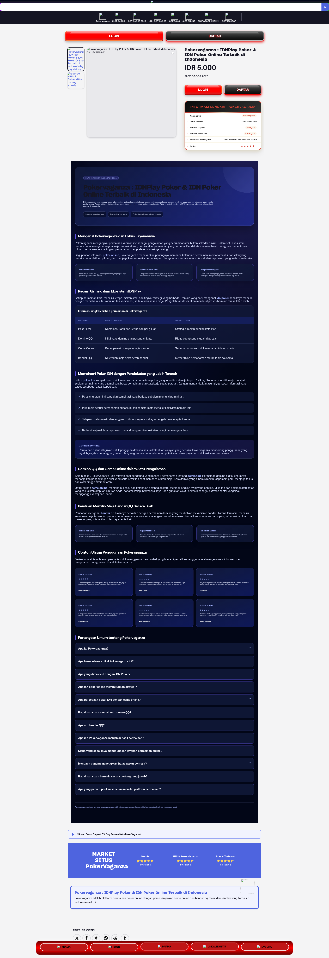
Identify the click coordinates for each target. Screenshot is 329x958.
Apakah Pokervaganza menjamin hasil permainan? (111, 738)
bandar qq (107, 513)
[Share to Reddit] (115, 938)
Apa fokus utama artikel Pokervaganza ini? (106, 661)
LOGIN (114, 36)
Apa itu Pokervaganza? (93, 648)
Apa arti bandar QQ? (91, 725)
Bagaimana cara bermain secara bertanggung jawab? (113, 776)
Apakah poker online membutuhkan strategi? (107, 686)
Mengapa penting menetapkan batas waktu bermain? (112, 763)
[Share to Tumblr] (125, 938)
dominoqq (194, 475)
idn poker (223, 298)
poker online (111, 255)
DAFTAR (215, 36)
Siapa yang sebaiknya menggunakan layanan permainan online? (120, 750)
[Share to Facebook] (86, 938)
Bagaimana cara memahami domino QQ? (104, 712)
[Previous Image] (89, 92)
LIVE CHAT (267, 947)
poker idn (89, 380)
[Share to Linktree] (96, 938)
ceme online (99, 487)
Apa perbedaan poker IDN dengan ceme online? (109, 699)
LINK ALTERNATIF (217, 946)
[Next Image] (173, 92)
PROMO (66, 946)
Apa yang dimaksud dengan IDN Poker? (104, 674)
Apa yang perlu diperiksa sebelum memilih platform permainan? (119, 789)
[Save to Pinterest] (106, 938)
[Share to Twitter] (77, 938)
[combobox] (161, 7)
